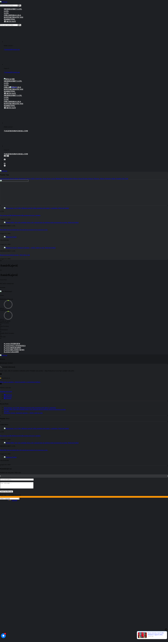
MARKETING (9, 19)
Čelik (126, 178)
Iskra (40, 178)
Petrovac (91, 178)
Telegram (8, 398)
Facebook (9, 395)
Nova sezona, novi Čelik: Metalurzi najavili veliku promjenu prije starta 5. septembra (20, 215)
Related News (14, 350)
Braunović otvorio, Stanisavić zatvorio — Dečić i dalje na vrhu (15, 255)
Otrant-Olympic (83, 178)
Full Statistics (14, 346)
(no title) (6, 411)
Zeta (123, 178)
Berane (7, 178)
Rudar (114, 178)
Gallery (11, 352)
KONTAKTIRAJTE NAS (13, 17)
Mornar (75, 178)
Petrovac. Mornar (99, 178)
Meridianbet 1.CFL (13, 9)
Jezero (45, 178)
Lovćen (53, 178)
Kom (48, 178)
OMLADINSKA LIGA (12, 15)
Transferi (118, 178)
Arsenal (2, 178)
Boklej (16, 178)
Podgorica (108, 178)
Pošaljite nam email (6, 391)
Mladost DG (59, 178)
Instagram (8, 396)
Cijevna (28, 178)
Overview (12, 344)
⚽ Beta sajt (10, 21)
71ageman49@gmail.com (12, 49)
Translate (14, 500)
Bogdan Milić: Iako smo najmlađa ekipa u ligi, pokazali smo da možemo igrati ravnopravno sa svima (24, 229)
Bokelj (12, 178)
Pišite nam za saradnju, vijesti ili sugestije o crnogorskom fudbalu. (20, 382)
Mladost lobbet (68, 178)
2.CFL (6, 11)
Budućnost (22, 178)
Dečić (33, 178)
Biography (12, 348)
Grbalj (37, 178)
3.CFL (6, 13)
